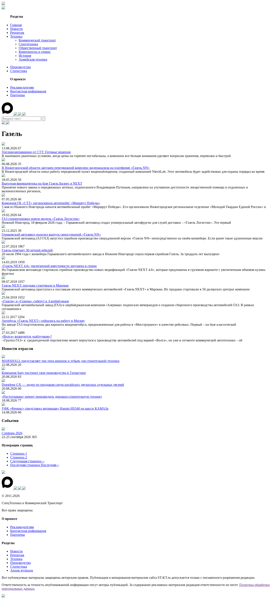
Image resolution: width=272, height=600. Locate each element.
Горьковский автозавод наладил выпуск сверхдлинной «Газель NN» (51, 234)
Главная (16, 25)
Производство (20, 67)
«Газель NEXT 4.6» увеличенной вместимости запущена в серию (49, 266)
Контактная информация (28, 91)
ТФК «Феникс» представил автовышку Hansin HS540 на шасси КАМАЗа (55, 408)
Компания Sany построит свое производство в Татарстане (44, 373)
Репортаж (17, 32)
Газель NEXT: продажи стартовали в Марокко (35, 285)
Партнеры (17, 95)
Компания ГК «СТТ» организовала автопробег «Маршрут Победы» (51, 203)
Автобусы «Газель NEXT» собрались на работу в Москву (43, 321)
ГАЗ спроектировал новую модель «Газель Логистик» (41, 219)
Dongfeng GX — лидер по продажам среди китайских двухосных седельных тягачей (63, 384)
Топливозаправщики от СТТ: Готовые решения (36, 152)
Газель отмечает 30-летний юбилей (27, 250)
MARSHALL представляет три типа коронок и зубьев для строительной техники (60, 361)
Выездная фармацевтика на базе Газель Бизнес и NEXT (42, 183)
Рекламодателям (22, 87)
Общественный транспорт (38, 48)
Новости (16, 29)
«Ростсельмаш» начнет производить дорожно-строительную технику (52, 396)
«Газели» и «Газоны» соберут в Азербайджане (35, 301)
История (25, 55)
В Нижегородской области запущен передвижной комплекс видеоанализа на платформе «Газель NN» (76, 168)
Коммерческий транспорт (37, 40)
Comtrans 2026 (12, 433)
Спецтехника (28, 44)
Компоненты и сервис (35, 52)
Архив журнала (21, 570)
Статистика (18, 71)
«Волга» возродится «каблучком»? (27, 336)
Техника (16, 36)
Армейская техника (33, 59)
